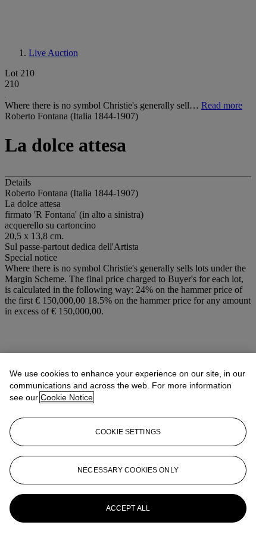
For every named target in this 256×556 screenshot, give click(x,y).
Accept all (128, 508)
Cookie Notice (66, 397)
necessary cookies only (128, 470)
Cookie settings (128, 432)
